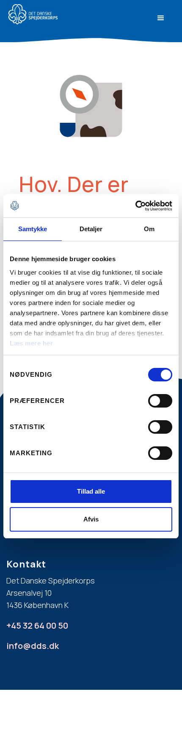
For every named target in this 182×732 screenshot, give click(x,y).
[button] (161, 18)
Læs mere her (31, 343)
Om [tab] (149, 228)
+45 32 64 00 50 (37, 625)
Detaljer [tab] (91, 228)
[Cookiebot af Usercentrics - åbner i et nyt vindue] (135, 205)
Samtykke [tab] (32, 228)
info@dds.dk (32, 645)
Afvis (91, 519)
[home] (53, 14)
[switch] (160, 401)
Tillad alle (91, 491)
